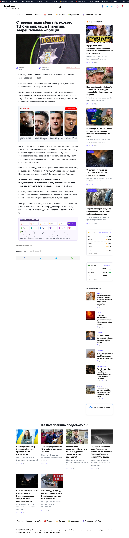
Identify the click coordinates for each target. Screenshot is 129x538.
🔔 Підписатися (70, 108)
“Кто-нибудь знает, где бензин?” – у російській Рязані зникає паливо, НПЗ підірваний (51, 495)
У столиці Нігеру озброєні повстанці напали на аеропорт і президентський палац (104, 392)
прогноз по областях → (105, 232)
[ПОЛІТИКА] (99, 41)
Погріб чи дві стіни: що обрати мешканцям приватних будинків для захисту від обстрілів (104, 373)
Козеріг (52, 228)
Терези (24, 228)
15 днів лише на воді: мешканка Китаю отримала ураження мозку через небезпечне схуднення (104, 300)
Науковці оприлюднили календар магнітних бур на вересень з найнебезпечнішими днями (104, 319)
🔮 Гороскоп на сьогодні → (29, 220)
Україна (38, 15)
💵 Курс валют (74, 15)
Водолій (62, 228)
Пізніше (123, 535)
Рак (51, 224)
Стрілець (43, 228)
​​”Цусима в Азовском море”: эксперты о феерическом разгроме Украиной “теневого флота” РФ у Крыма (101, 452)
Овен (23, 224)
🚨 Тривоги (49, 15)
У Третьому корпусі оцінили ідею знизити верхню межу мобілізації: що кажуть (98, 211)
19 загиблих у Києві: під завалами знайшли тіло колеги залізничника (96, 172)
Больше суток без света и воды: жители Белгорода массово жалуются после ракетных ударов (27, 496)
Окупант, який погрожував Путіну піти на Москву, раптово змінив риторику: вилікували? (76, 452)
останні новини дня (24, 245)
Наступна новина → (73, 68)
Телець (33, 224)
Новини (29, 15)
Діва (70, 224)
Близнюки (44, 224)
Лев (61, 224)
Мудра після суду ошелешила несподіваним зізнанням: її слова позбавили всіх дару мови (99, 49)
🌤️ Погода (60, 15)
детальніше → (107, 265)
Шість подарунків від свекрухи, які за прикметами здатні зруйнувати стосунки (105, 355)
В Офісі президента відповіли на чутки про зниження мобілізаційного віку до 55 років (99, 132)
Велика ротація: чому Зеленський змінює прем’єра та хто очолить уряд (25, 450)
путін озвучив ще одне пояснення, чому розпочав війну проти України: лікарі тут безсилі (105, 338)
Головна (20, 15)
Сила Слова (9, 6)
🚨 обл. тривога (5, 1)
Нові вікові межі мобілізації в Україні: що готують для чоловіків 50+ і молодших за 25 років (99, 91)
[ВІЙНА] (99, 166)
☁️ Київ (29, 1)
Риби (70, 228)
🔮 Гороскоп (87, 15)
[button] (27, 126)
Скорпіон (34, 228)
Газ (54, 1)
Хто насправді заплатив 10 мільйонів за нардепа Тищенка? (51, 449)
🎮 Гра (98, 15)
